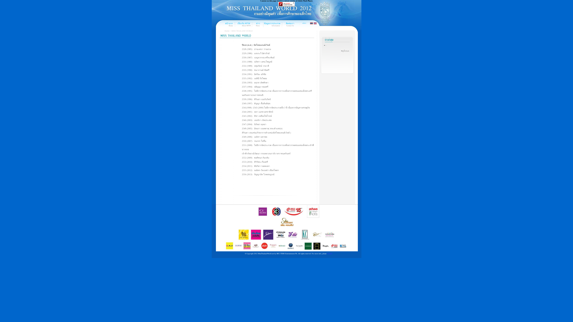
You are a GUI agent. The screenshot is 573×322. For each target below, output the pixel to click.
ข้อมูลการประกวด (272, 23)
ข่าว (258, 23)
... (326, 45)
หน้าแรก (229, 23)
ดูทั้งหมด (345, 51)
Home (227, 31)
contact (329, 253)
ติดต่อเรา (290, 23)
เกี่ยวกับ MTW (244, 23)
